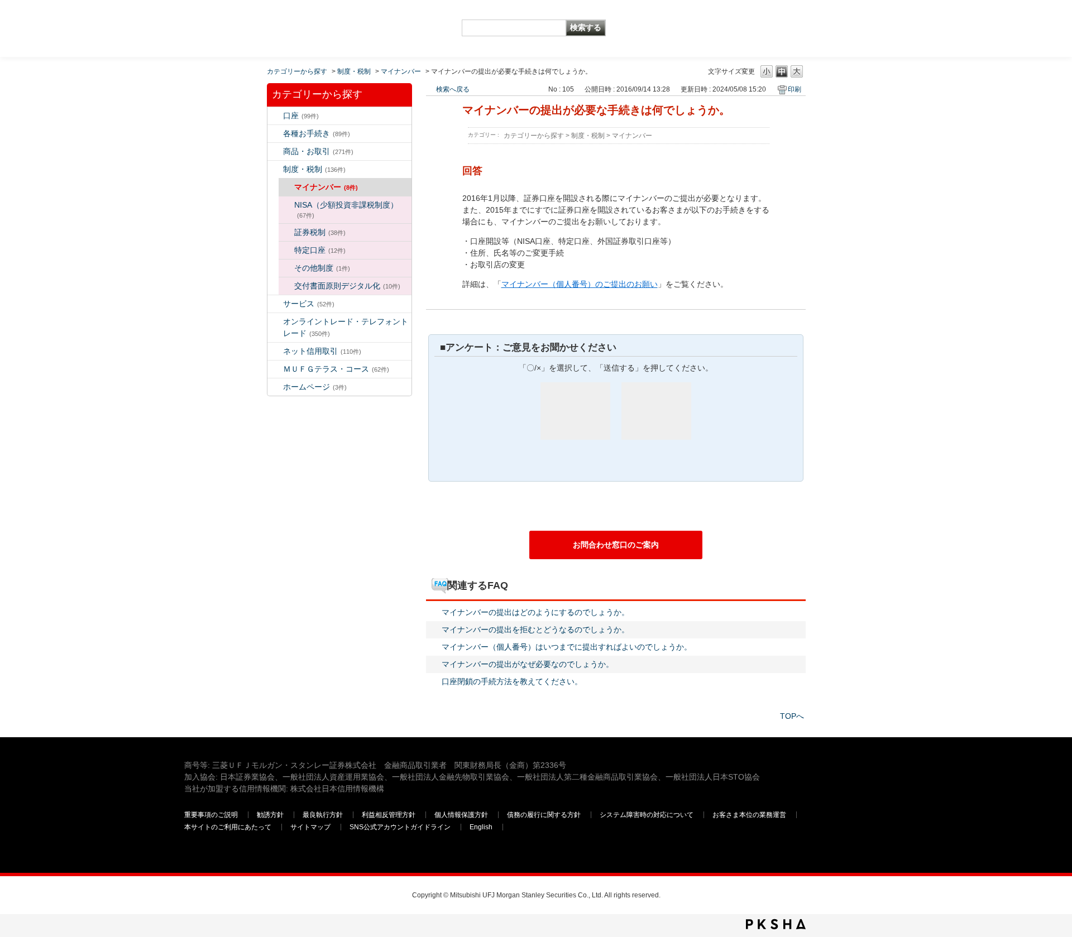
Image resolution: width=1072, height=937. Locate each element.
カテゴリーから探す (297, 71)
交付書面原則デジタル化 (347, 285)
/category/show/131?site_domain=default (275, 369)
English (481, 827)
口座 (301, 115)
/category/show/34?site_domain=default (286, 205)
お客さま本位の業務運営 (749, 815)
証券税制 (320, 232)
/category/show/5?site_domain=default (275, 134)
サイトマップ (310, 827)
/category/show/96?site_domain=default (286, 232)
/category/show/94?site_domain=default (275, 304)
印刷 (794, 89)
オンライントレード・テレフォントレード (345, 327)
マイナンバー (401, 71)
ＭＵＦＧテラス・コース (336, 368)
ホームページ (315, 386)
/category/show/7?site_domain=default (275, 116)
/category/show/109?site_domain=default (275, 351)
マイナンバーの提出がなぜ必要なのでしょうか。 (528, 664)
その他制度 (322, 267)
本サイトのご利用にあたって (227, 827)
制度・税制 (354, 71)
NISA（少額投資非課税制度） (346, 209)
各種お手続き (316, 133)
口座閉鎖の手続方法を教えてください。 (512, 681)
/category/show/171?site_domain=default (275, 387)
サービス (308, 303)
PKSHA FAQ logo (776, 924)
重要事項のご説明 (211, 815)
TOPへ (792, 716)
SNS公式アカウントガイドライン (400, 827)
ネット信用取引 (322, 351)
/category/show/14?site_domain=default (275, 322)
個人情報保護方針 (461, 815)
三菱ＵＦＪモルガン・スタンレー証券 (771, 27)
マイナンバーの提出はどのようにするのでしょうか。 (535, 612)
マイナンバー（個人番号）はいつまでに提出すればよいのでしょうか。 (567, 646)
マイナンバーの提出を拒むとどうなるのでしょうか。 (535, 629)
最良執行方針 (323, 815)
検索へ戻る (453, 89)
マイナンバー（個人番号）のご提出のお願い (579, 284)
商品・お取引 (318, 151)
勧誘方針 (270, 815)
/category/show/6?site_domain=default (275, 169)
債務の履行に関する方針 (544, 815)
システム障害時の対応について (646, 815)
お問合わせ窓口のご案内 (616, 544)
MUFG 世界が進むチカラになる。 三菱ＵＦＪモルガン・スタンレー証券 (265, 19)
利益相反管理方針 (388, 815)
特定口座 (320, 250)
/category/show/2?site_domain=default (275, 151)
